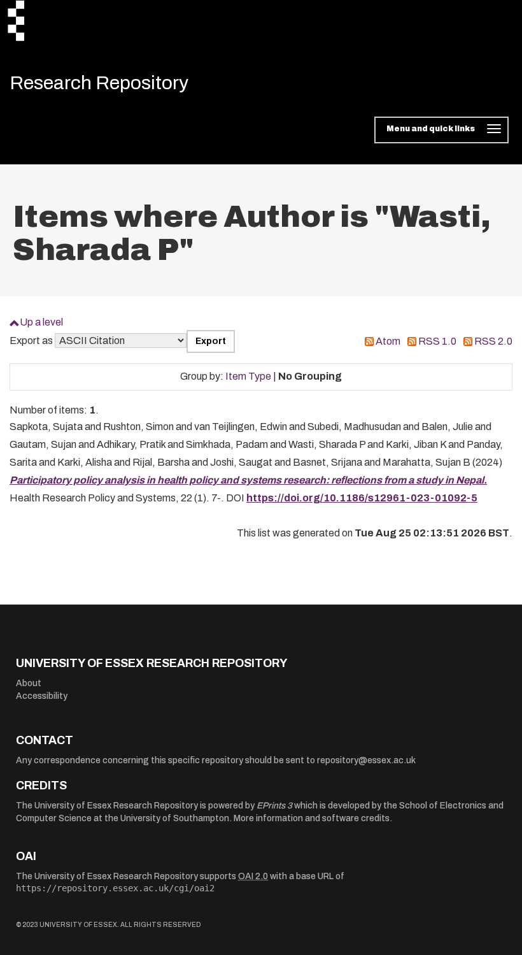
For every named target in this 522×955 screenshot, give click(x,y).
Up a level (41, 322)
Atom (388, 341)
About (28, 683)
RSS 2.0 (493, 341)
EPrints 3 (274, 805)
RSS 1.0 (437, 341)
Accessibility (41, 696)
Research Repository (99, 83)
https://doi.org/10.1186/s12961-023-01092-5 (361, 497)
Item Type (248, 376)
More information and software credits (312, 818)
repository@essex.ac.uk (366, 760)
